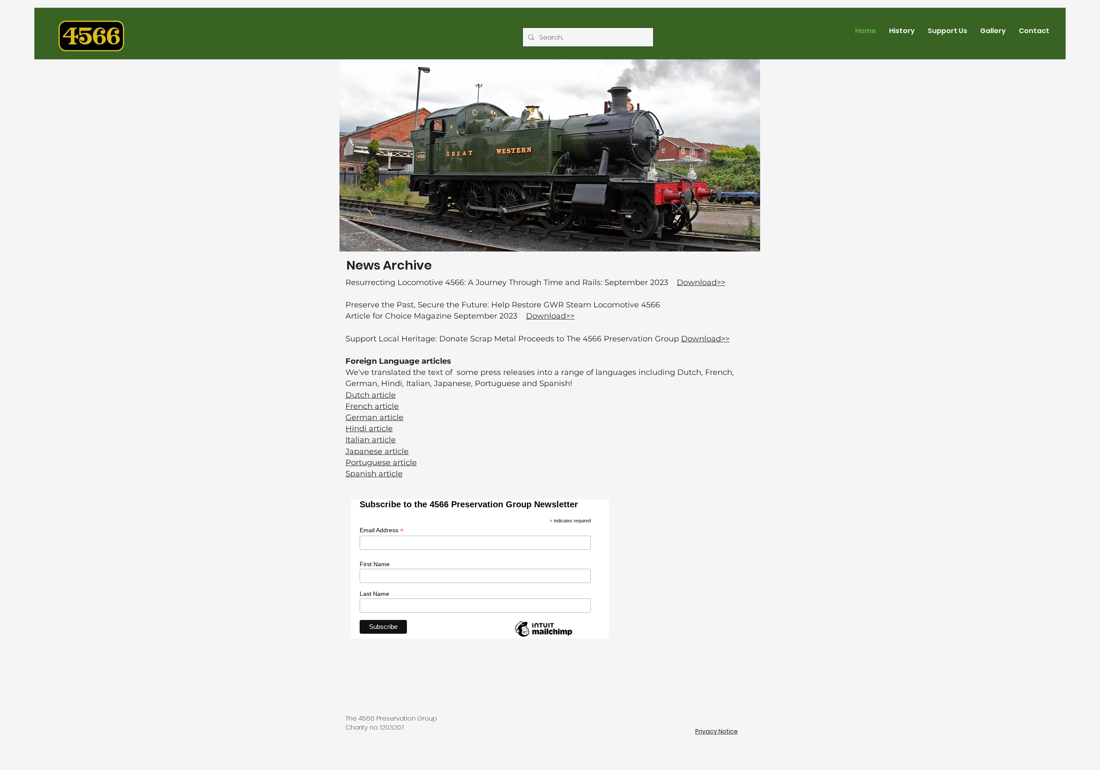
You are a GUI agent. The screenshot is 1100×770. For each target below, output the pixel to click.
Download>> (701, 282)
